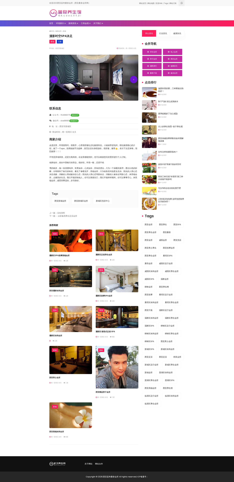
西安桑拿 (167, 232)
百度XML (159, 3)
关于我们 (97, 23)
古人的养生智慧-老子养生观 (170, 126)
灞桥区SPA (149, 325)
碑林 (101, 350)
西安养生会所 (150, 232)
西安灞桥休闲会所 (56, 290)
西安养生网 (164, 286)
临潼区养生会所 (151, 403)
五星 (60, 41)
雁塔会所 (148, 263)
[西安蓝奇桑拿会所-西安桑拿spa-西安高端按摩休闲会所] (65, 13)
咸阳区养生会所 (172, 271)
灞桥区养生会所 (172, 318)
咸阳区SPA (149, 279)
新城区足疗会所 (151, 364)
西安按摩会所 (169, 247)
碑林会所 (148, 286)
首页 (51, 23)
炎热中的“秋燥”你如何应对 (169, 164)
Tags (166, 3)
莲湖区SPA (169, 380)
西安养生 (163, 224)
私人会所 (174, 52)
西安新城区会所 (81, 200)
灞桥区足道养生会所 (104, 254)
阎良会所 (177, 357)
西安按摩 (148, 294)
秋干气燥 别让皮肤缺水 (168, 101)
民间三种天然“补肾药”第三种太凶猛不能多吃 (170, 178)
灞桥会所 (165, 279)
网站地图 (150, 3)
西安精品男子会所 (103, 392)
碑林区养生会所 (172, 333)
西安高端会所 (150, 388)
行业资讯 (163, 33)
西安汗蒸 (148, 310)
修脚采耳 (174, 66)
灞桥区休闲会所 (55, 335)
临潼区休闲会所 (172, 395)
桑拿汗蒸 (153, 73)
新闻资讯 (72, 23)
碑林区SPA (149, 341)
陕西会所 (58, 31)
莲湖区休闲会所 (166, 372)
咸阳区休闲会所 (151, 271)
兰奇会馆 (85, 23)
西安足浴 (148, 357)
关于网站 (88, 463)
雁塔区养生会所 (172, 302)
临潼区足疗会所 (151, 395)
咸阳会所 (163, 240)
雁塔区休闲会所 (151, 302)
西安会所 (148, 224)
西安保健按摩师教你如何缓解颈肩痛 (171, 139)
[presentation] (54, 79)
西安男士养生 (150, 247)
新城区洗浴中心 (103, 200)
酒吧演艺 (153, 66)
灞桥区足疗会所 (166, 310)
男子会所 (153, 59)
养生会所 (153, 52)
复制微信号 (74, 121)
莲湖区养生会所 (151, 380)
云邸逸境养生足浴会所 (67, 216)
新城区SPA (149, 349)
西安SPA (177, 224)
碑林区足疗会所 (167, 325)
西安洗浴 (177, 240)
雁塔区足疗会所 (166, 294)
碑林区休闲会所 (151, 333)
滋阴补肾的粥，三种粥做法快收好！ (171, 89)
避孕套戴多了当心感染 (168, 113)
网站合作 (99, 463)
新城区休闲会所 (167, 349)
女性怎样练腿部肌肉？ (168, 151)
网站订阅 (173, 3)
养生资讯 (149, 33)
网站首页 (142, 3)
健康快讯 (177, 33)
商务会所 (174, 59)
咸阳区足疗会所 (166, 263)
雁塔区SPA (167, 255)
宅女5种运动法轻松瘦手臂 (169, 188)
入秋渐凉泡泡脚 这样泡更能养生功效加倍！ (171, 200)
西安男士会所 (54, 377)
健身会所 (174, 73)
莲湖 (55, 234)
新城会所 (148, 372)
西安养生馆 (168, 388)
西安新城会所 (60, 200)
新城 (64, 31)
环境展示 (60, 23)
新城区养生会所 (172, 364)
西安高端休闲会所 (56, 431)
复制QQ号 (75, 115)
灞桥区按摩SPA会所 (104, 295)
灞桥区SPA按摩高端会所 (59, 255)
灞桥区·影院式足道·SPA (105, 331)
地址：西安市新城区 (57, 48)
